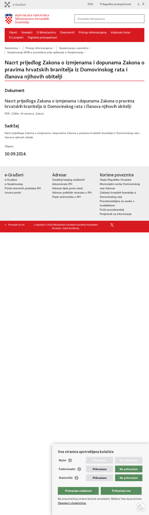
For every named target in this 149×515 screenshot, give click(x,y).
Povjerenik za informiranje (116, 213)
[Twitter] (112, 225)
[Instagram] (136, 225)
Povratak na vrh (16, 224)
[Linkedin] (142, 225)
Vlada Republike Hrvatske (116, 179)
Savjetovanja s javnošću (73, 48)
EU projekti (16, 37)
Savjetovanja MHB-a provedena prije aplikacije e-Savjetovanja (45, 52)
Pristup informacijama (93, 32)
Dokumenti (67, 32)
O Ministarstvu (46, 32)
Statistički (66, 477)
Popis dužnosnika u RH (66, 196)
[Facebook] (106, 225)
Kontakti (27, 32)
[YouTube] (118, 225)
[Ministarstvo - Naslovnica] (39, 18)
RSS (90, 4)
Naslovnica (11, 48)
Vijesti (13, 32)
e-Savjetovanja (14, 184)
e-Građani (11, 179)
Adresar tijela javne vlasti (67, 188)
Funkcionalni (67, 469)
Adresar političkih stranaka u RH (72, 192)
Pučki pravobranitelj (112, 209)
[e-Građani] (21, 4)
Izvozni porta (12, 192)
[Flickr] (124, 225)
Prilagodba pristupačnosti (115, 4)
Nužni (62, 460)
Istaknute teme (120, 32)
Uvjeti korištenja (70, 228)
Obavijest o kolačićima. (72, 503)
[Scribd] (130, 225)
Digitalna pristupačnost (42, 37)
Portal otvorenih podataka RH (23, 188)
